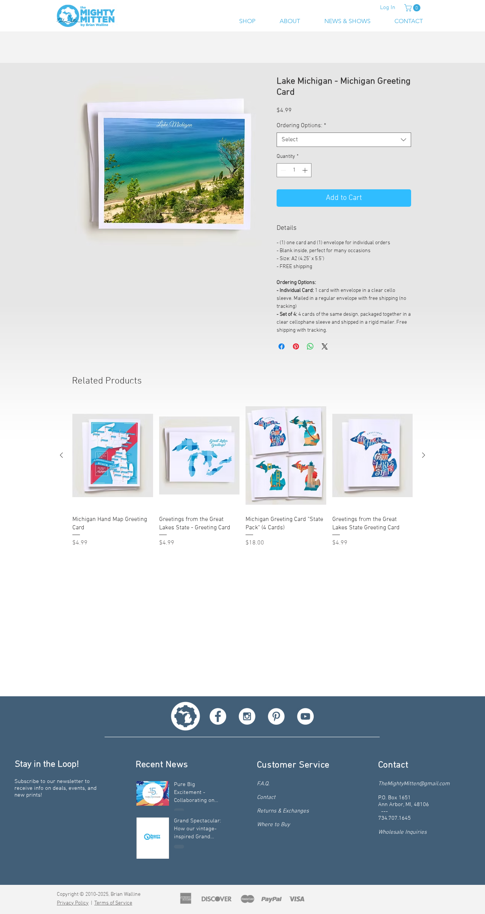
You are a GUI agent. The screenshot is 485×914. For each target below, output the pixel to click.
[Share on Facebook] (281, 347)
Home (81, 49)
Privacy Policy (73, 903)
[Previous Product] (61, 455)
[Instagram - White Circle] (247, 716)
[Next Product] (423, 455)
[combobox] (344, 140)
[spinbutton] (294, 171)
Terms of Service (113, 903)
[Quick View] (112, 456)
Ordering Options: (301, 126)
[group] (242, 475)
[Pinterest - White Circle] (276, 716)
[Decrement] (282, 171)
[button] (413, 7)
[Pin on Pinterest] (295, 347)
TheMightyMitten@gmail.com (414, 783)
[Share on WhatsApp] (310, 347)
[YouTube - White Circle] (305, 716)
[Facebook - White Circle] (218, 716)
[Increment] (305, 171)
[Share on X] (324, 347)
